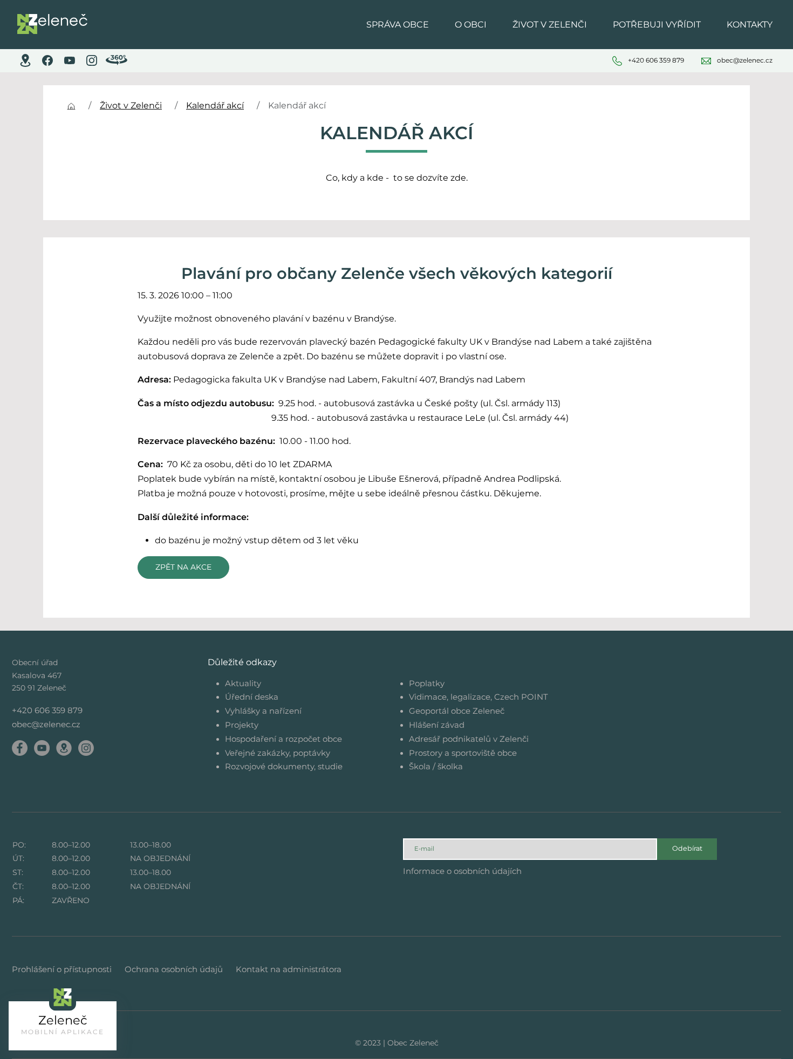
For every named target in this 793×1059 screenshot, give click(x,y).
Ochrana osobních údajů (174, 969)
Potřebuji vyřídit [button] (657, 24)
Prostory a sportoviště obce (463, 753)
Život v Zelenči (131, 105)
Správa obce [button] (397, 24)
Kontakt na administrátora (288, 969)
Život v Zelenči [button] (549, 24)
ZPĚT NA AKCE (183, 567)
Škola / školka (436, 766)
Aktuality (243, 683)
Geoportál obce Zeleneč (456, 711)
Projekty (241, 725)
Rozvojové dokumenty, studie (284, 766)
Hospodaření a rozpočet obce (283, 739)
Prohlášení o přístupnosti (62, 969)
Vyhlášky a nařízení (263, 711)
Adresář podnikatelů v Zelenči (469, 739)
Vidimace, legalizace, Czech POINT (478, 697)
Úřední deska (251, 697)
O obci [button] (471, 24)
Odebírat (687, 848)
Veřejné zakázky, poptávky (277, 753)
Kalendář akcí (215, 105)
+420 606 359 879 (47, 710)
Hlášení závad (436, 725)
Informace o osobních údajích (462, 871)
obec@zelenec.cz (46, 724)
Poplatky (427, 683)
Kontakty (750, 24)
